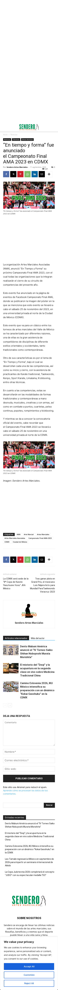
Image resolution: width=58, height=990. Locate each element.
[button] (5, 127)
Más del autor (38, 638)
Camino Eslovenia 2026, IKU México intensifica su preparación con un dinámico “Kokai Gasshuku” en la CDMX (37, 690)
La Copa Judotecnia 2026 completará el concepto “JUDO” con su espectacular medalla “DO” (29, 873)
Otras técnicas (27, 139)
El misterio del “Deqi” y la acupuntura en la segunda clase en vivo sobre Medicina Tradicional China (29, 836)
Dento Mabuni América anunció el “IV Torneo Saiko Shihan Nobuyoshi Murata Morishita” (30, 825)
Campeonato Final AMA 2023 (40, 538)
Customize (29, 975)
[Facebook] (6, 174)
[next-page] (10, 705)
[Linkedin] (35, 174)
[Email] (42, 174)
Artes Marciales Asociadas (14, 538)
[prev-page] (5, 705)
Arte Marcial (29, 534)
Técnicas (16, 139)
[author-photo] (29, 618)
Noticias (14, 134)
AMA (18, 534)
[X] (13, 174)
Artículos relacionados (16, 638)
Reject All (29, 983)
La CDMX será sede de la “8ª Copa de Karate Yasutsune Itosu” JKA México (15, 583)
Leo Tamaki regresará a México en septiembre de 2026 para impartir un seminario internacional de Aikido (29, 862)
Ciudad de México (20, 542)
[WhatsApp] (27, 174)
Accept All (29, 966)
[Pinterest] (20, 174)
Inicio (5, 134)
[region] (29, 963)
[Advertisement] (29, 31)
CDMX (6, 542)
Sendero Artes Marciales (17, 167)
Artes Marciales (43, 534)
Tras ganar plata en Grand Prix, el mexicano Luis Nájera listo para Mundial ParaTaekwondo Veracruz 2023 (42, 585)
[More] (49, 174)
